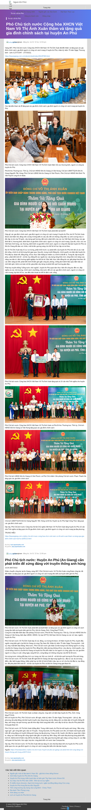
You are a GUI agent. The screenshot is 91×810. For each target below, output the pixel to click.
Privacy (77, 806)
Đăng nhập (46, 16)
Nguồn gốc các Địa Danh (48, 12)
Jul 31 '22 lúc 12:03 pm (38, 42)
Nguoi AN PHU (20, 2)
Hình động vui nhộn (17, 792)
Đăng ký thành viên (32, 16)
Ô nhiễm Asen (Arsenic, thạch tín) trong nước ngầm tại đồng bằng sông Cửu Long (39, 783)
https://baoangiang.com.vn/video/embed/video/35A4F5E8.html (27, 56)
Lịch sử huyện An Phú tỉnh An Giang (23, 795)
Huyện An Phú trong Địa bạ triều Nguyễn (24, 785)
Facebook (65, 806)
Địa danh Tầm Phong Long (19, 790)
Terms (71, 806)
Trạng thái (46, 799)
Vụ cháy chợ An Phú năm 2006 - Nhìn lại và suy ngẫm (29, 781)
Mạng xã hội (15, 16)
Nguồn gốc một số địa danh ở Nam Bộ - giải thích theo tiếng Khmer (34, 773)
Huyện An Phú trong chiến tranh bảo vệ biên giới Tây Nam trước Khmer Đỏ (37, 778)
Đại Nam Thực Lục (68, 12)
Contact (63, 808)
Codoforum (17, 806)
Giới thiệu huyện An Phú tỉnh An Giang (24, 776)
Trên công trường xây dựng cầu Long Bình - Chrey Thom (30, 788)
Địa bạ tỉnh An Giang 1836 (25, 12)
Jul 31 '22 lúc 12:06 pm (38, 553)
